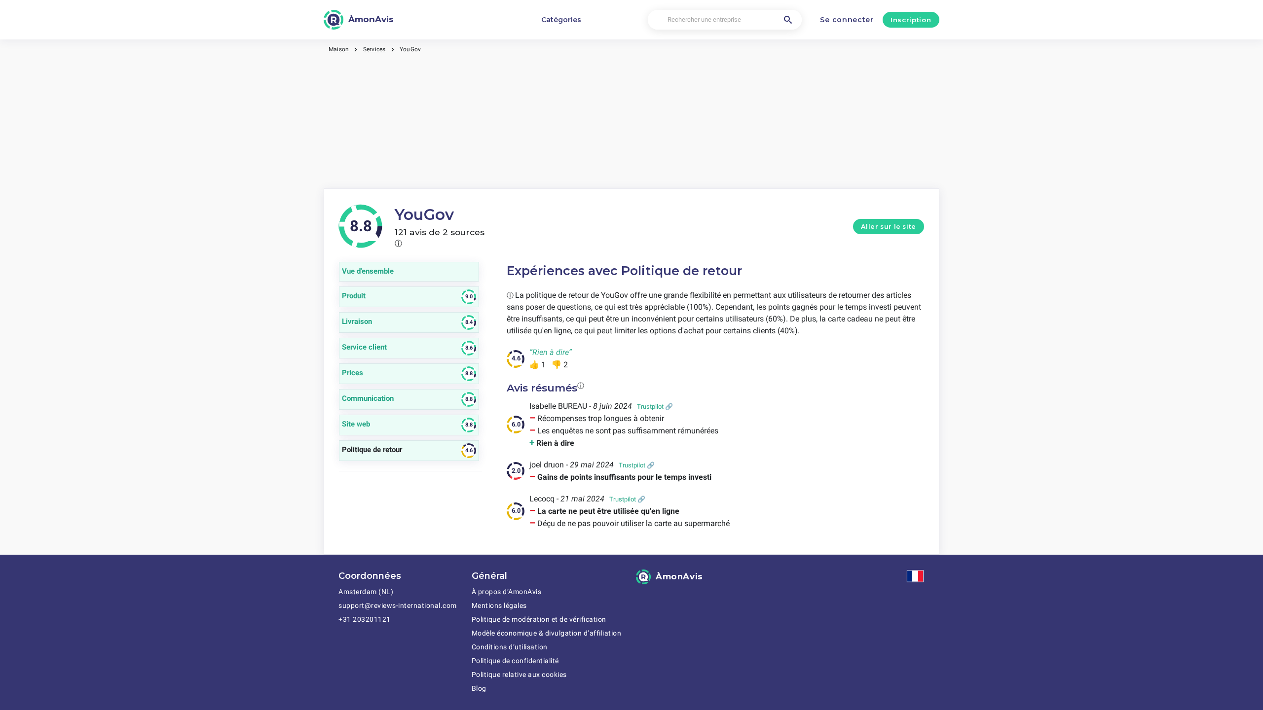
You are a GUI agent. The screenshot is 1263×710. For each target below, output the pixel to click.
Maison (339, 49)
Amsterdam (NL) (365, 592)
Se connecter (846, 19)
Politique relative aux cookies (519, 674)
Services (374, 49)
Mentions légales (499, 605)
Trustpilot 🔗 (655, 406)
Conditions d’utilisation (510, 647)
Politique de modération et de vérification (539, 619)
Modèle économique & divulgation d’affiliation (547, 633)
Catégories (561, 19)
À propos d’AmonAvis (507, 592)
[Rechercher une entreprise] (788, 20)
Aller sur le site (888, 226)
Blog (479, 688)
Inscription (911, 20)
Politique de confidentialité (515, 661)
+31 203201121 (364, 619)
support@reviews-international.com (397, 605)
